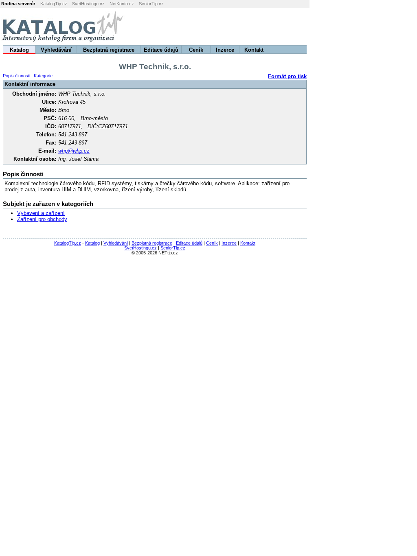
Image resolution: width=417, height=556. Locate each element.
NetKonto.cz (122, 3)
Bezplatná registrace (108, 50)
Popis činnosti (16, 75)
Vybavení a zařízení (41, 213)
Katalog (19, 50)
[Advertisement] (315, 26)
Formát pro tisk (287, 76)
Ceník (196, 50)
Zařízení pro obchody (42, 219)
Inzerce (225, 50)
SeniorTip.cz (151, 3)
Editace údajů (161, 50)
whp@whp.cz (74, 151)
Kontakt (253, 50)
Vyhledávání (56, 50)
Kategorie (43, 75)
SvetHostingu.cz (88, 3)
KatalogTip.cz (53, 3)
